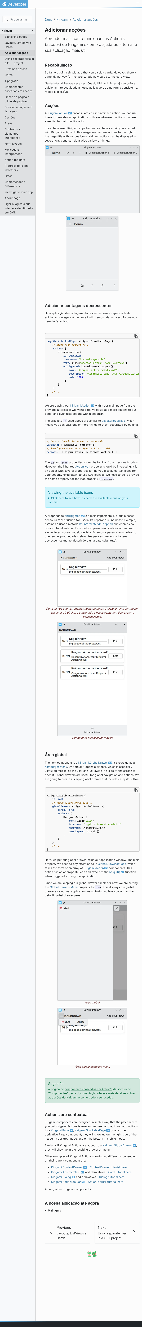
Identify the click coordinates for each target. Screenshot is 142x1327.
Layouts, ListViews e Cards (18, 45)
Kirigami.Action (58, 113)
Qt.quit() (114, 872)
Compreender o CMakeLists (15, 184)
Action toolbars (15, 160)
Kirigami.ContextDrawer (67, 1167)
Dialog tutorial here (111, 1177)
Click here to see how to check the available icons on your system (88, 500)
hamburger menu (56, 766)
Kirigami (7, 30)
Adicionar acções (16, 53)
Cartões (10, 117)
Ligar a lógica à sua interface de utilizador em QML (19, 208)
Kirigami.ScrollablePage (90, 1130)
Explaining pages (16, 36)
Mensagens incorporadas (13, 151)
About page (12, 198)
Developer (14, 5)
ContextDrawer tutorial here (108, 1167)
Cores (8, 75)
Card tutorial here (119, 1172)
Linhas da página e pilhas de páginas (17, 99)
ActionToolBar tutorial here (105, 1182)
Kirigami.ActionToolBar (66, 1182)
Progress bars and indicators (17, 168)
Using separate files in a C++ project (19, 61)
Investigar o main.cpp (19, 192)
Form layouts (13, 143)
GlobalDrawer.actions (112, 864)
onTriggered (72, 516)
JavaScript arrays (113, 420)
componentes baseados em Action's (88, 1089)
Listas (8, 176)
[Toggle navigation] (138, 4)
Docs (48, 19)
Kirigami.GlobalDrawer (93, 762)
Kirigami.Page (60, 1130)
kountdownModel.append (96, 524)
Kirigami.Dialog (61, 1177)
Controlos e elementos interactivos (12, 133)
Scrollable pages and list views (18, 109)
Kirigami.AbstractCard (65, 1172)
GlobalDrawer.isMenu (64, 887)
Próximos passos (16, 69)
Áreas (8, 123)
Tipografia (11, 81)
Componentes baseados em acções (18, 89)
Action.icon (82, 466)
